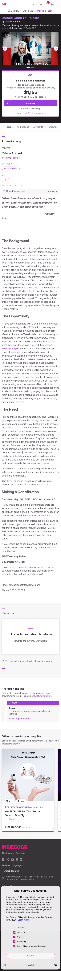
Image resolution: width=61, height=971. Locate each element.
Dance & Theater (11, 168)
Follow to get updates (18, 718)
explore (17, 743)
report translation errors (24, 879)
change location (44, 11)
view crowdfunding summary (31, 113)
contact (16, 157)
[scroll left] (5, 48)
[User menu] (52, 4)
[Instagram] (17, 859)
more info (6, 157)
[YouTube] (12, 859)
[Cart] (41, 4)
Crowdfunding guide (42, 696)
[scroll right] (56, 48)
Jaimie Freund (12, 21)
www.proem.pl (9, 348)
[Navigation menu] (58, 4)
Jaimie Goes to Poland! (21, 17)
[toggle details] (53, 830)
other (6, 180)
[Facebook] (3, 859)
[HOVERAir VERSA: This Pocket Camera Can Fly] (28, 775)
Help (24, 696)
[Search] (34, 4)
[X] (7, 859)
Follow (30, 103)
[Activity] (47, 4)
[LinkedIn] (21, 859)
